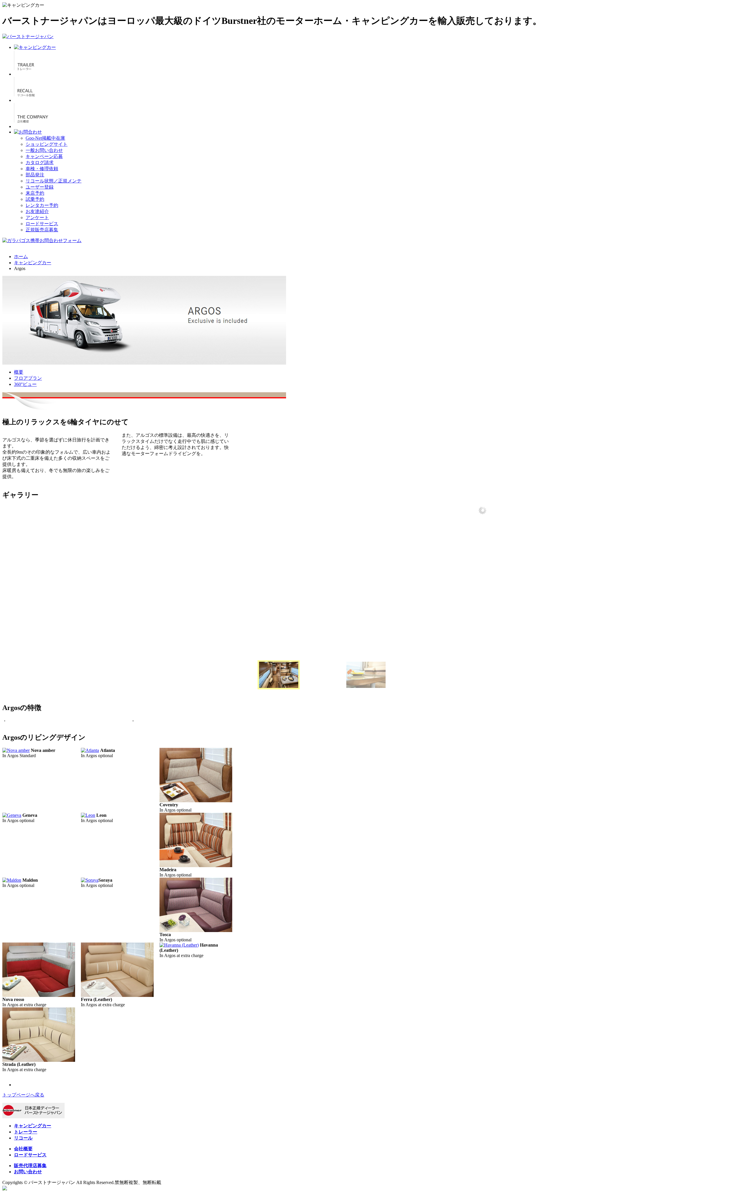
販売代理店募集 (30, 1165)
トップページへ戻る (23, 1094)
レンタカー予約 (42, 205)
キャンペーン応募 (44, 156)
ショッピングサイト (47, 144)
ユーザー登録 (40, 186)
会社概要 (23, 1148)
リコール (23, 1137)
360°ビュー (25, 384)
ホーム (21, 256)
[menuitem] (279, 674)
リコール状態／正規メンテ (53, 180)
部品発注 (35, 174)
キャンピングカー (32, 262)
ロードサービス (42, 223)
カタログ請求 (40, 162)
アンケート (37, 217)
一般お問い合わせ (44, 150)
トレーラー (25, 1131)
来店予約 (35, 193)
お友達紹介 (37, 211)
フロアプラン (28, 378)
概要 (18, 372)
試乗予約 (35, 199)
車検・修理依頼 (42, 168)
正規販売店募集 (42, 229)
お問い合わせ (28, 1171)
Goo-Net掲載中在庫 (45, 138)
